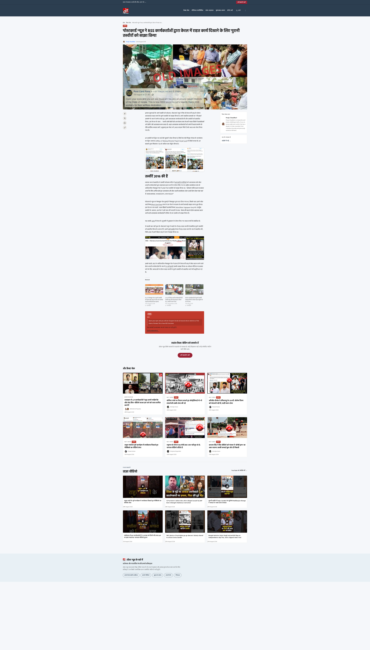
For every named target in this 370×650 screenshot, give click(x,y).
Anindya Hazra (174, 407)
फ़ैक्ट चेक (186, 10)
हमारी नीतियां (145, 575)
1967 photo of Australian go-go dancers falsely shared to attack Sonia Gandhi (184, 536)
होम (124, 23)
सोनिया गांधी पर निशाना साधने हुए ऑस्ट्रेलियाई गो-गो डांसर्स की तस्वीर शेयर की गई (184, 402)
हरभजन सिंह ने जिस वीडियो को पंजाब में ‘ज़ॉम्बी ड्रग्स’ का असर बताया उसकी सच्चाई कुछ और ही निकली (227, 446)
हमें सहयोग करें (242, 2)
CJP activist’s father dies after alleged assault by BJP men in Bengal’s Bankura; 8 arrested (184, 502)
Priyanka (138, 409)
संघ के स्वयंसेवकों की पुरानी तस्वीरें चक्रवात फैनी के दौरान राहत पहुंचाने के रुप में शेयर (194, 300)
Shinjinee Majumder (175, 451)
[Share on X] (125, 118)
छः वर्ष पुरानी (169, 266)
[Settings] (245, 10)
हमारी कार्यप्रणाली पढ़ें (153, 331)
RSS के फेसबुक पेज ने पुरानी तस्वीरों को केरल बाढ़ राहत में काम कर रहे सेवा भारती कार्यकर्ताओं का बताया (154, 300)
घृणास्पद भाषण (220, 10)
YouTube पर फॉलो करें (239, 470)
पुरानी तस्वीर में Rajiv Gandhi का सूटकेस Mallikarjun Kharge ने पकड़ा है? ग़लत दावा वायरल (227, 502)
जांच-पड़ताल (209, 10)
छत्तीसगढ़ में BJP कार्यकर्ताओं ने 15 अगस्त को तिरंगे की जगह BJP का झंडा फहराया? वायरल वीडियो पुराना (142, 536)
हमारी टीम (168, 575)
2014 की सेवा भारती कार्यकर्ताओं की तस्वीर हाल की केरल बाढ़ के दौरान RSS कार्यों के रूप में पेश (173, 300)
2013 (153, 221)
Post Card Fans (157, 204)
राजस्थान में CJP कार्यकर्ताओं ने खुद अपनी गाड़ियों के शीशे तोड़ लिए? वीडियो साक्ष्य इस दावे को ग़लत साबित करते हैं (142, 403)
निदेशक (178, 575)
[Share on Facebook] (125, 114)
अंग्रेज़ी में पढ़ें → (226, 141)
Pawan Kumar (216, 407)
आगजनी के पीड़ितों (181, 182)
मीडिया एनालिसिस (197, 10)
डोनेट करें (230, 10)
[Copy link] (125, 127)
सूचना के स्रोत (157, 575)
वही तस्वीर (171, 229)
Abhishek (132, 409)
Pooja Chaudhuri (130, 42)
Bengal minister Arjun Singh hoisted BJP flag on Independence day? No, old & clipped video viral (225, 536)
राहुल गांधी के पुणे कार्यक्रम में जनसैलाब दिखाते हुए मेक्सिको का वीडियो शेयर (142, 502)
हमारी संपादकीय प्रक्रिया (131, 575)
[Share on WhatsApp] (125, 123)
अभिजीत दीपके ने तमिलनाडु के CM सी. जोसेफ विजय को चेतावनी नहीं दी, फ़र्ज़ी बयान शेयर (226, 402)
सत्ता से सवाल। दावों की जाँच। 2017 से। (134, 2)
